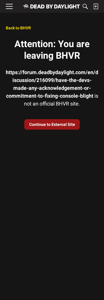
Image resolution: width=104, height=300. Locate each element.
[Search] (85, 6)
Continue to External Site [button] (52, 124)
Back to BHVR (18, 28)
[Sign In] (95, 6)
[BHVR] (52, 6)
